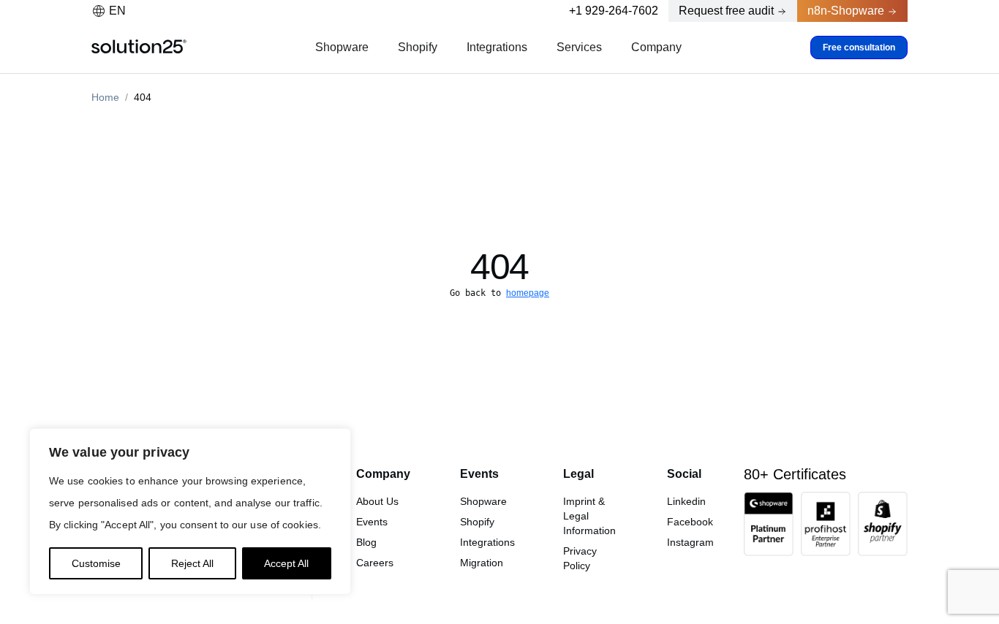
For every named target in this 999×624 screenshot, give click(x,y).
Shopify (417, 47)
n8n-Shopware (845, 10)
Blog (366, 542)
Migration (481, 562)
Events (372, 522)
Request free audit (726, 10)
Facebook (690, 522)
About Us (377, 501)
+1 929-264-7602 (613, 10)
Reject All (192, 563)
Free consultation (859, 47)
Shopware (342, 47)
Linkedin (686, 501)
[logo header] (138, 47)
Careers (374, 562)
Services (579, 47)
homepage (527, 293)
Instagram (690, 542)
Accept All (286, 563)
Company (656, 47)
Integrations (497, 47)
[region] (190, 511)
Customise (96, 563)
